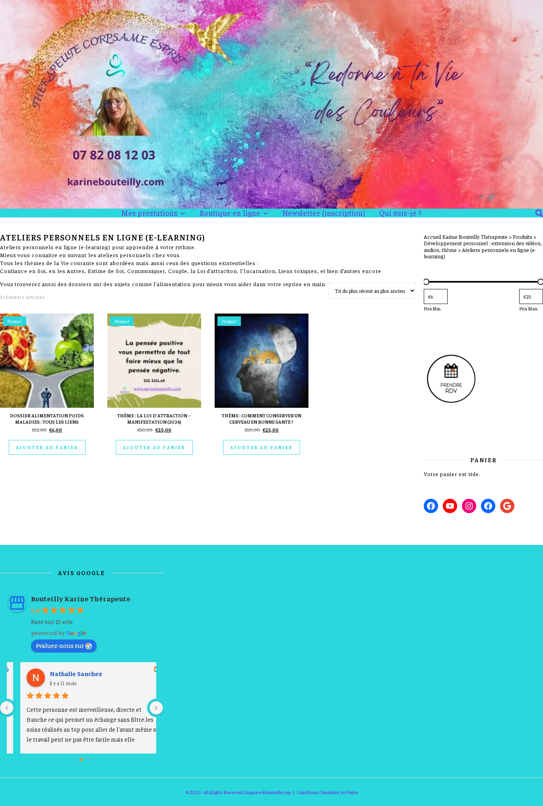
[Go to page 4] (94, 759)
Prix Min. (432, 308)
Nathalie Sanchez (65, 673)
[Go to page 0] (69, 759)
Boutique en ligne (230, 213)
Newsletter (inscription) (323, 213)
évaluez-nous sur (60, 645)
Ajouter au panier (47, 447)
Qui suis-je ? (400, 213)
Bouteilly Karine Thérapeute (80, 598)
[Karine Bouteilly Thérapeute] (271, 104)
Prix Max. (528, 308)
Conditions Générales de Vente (327, 792)
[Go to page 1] (75, 759)
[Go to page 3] (87, 759)
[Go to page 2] (81, 759)
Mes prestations (149, 213)
